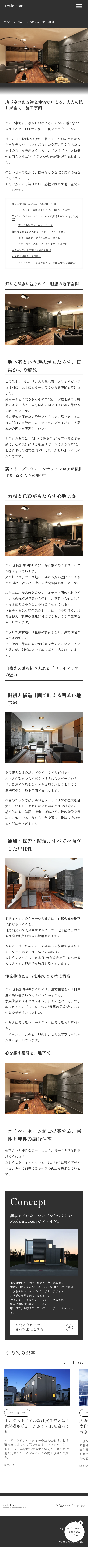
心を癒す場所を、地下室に (26, 256)
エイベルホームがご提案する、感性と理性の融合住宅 (47, 262)
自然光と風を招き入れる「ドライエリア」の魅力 (39, 231)
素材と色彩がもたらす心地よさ (35, 225)
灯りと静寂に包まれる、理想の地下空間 (34, 204)
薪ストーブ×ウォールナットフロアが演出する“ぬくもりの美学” (45, 218)
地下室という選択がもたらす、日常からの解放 (44, 210)
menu (79, 6)
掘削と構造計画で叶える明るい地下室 (39, 238)
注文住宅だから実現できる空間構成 (31, 250)
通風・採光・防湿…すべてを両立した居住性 (43, 244)
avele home (15, 5)
